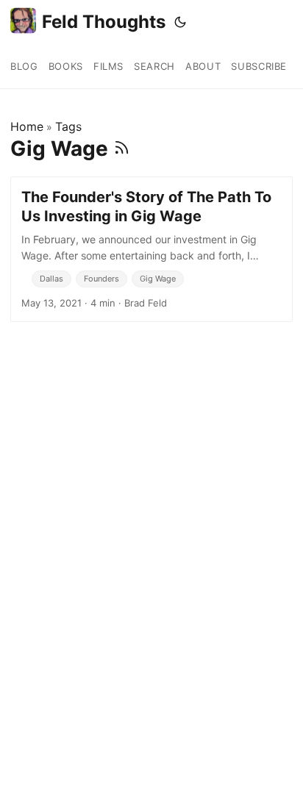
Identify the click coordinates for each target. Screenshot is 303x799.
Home (26, 126)
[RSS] (121, 148)
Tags (68, 126)
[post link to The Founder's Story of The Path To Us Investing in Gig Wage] (151, 249)
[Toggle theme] (180, 22)
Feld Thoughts (103, 21)
